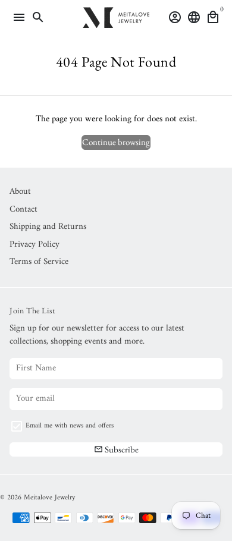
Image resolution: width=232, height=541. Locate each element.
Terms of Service (39, 262)
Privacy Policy (34, 245)
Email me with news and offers (70, 426)
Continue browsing (116, 141)
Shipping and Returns (48, 227)
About (20, 192)
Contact (23, 210)
